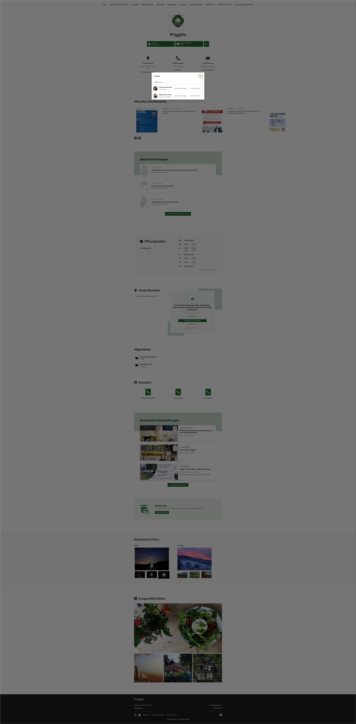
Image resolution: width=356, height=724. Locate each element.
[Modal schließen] (178, 362)
